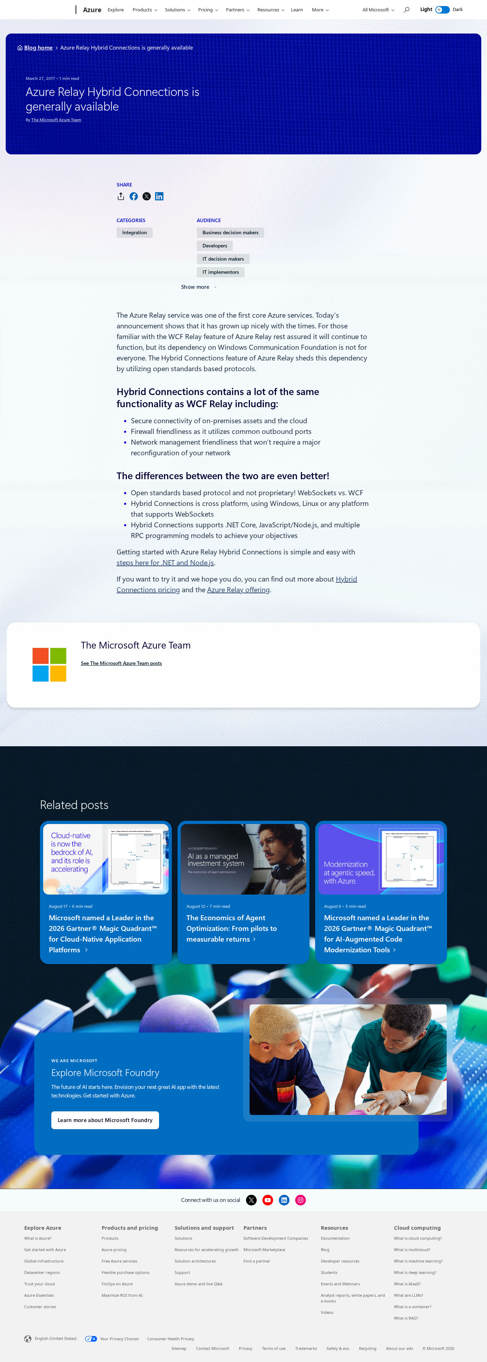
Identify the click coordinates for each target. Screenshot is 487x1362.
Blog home (38, 47)
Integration (134, 232)
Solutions (175, 9)
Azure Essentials (39, 1295)
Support (182, 1272)
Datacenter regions (42, 1272)
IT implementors (221, 272)
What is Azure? (37, 1238)
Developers (215, 246)
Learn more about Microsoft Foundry (105, 1120)
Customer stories (40, 1306)
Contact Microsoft (212, 1348)
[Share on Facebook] (133, 196)
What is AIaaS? (407, 1283)
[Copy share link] (121, 196)
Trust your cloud (39, 1283)
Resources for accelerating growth (207, 1249)
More (317, 9)
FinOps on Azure (117, 1283)
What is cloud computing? (418, 1238)
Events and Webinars (340, 1283)
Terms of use (274, 1348)
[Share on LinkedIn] (159, 196)
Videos (327, 1312)
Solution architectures (195, 1261)
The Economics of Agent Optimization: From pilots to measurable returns (231, 928)
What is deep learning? (415, 1272)
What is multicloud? (412, 1249)
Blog (325, 1249)
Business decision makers (230, 232)
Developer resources (340, 1261)
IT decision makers (223, 259)
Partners (235, 9)
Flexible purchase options (125, 1272)
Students (329, 1272)
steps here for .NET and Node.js (165, 562)
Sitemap (178, 1348)
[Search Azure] (406, 10)
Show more (195, 287)
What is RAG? (406, 1318)
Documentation (335, 1238)
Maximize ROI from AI (122, 1295)
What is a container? (412, 1306)
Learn (297, 9)
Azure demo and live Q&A (198, 1283)
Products (142, 9)
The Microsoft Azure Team (56, 119)
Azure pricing (114, 1249)
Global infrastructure (43, 1261)
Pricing (205, 9)
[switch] (442, 10)
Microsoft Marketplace (264, 1249)
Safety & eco (338, 1348)
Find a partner (257, 1261)
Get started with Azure (45, 1249)
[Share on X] (146, 196)
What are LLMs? (408, 1295)
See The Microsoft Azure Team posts (121, 663)
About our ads (399, 1348)
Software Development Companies (276, 1238)
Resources (268, 9)
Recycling (367, 1348)
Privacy (245, 1348)
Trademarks (306, 1348)
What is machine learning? (418, 1261)
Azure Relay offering (238, 589)
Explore (116, 9)
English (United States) (55, 1338)
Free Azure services (119, 1261)
